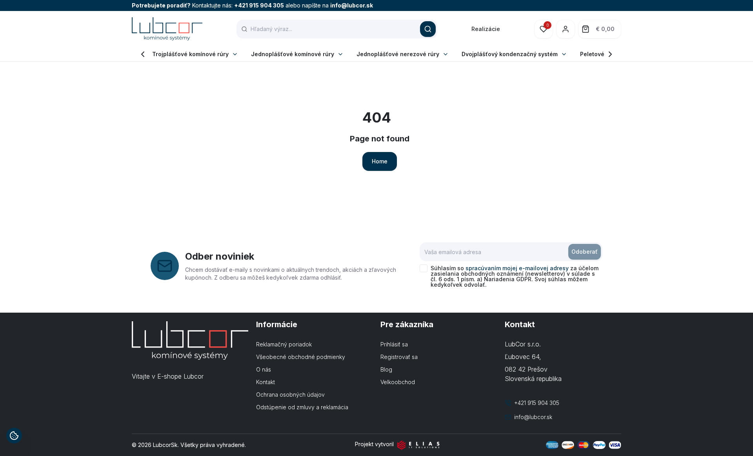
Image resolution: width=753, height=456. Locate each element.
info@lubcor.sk (351, 5)
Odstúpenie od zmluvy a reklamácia (302, 407)
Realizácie (485, 29)
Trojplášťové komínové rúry (190, 54)
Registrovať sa (399, 356)
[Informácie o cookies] (14, 435)
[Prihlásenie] (565, 29)
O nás (263, 369)
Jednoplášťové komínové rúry (292, 54)
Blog (386, 369)
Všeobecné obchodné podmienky (300, 356)
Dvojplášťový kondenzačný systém (510, 54)
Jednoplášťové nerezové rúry (397, 54)
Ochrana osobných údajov (290, 394)
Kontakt (265, 382)
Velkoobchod (397, 382)
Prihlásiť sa (394, 344)
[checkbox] (423, 268)
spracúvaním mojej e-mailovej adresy (517, 268)
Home (379, 161)
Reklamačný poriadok (284, 344)
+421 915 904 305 (259, 5)
